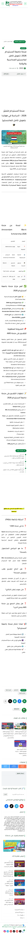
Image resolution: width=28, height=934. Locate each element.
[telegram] (17, 806)
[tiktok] (11, 806)
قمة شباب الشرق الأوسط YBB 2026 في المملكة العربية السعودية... (7, 41)
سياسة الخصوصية (19, 909)
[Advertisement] (14, 24)
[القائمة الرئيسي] (25, 3)
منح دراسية (8, 690)
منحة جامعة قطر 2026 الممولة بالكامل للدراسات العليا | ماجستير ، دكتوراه (8, 865)
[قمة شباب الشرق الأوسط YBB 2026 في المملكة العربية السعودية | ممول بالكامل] (19, 873)
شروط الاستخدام (19, 912)
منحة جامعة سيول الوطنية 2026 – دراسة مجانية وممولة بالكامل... (20, 752)
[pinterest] (11, 931)
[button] (19, 701)
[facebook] (6, 806)
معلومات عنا (21, 915)
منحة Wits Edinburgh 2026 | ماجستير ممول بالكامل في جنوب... (14, 457)
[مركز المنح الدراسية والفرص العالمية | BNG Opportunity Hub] (14, 3)
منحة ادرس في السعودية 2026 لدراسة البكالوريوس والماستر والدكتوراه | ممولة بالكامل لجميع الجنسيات (8, 893)
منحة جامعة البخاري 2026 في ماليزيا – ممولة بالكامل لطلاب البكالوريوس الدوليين (9, 884)
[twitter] (20, 931)
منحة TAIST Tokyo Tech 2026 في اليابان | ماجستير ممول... (13, 464)
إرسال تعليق (20, 773)
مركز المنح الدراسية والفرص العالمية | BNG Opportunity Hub (14, 927)
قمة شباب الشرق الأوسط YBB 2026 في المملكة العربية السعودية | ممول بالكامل (8, 874)
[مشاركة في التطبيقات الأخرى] (5, 701)
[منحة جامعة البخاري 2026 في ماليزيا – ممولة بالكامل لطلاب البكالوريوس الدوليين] (19, 882)
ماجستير (23, 48)
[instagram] (5, 931)
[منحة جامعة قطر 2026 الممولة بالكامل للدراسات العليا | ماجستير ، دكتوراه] (19, 863)
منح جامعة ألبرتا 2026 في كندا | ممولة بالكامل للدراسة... (20, 734)
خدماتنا (22, 917)
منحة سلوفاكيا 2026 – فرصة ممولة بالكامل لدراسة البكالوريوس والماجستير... (8, 735)
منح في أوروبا (22, 693)
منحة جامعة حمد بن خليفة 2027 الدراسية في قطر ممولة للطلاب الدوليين (8, 903)
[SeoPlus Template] (23, 925)
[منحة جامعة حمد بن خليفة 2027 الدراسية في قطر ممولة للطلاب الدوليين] (19, 901)
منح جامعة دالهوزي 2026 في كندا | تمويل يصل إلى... (13, 471)
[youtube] (22, 806)
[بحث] (3, 3)
